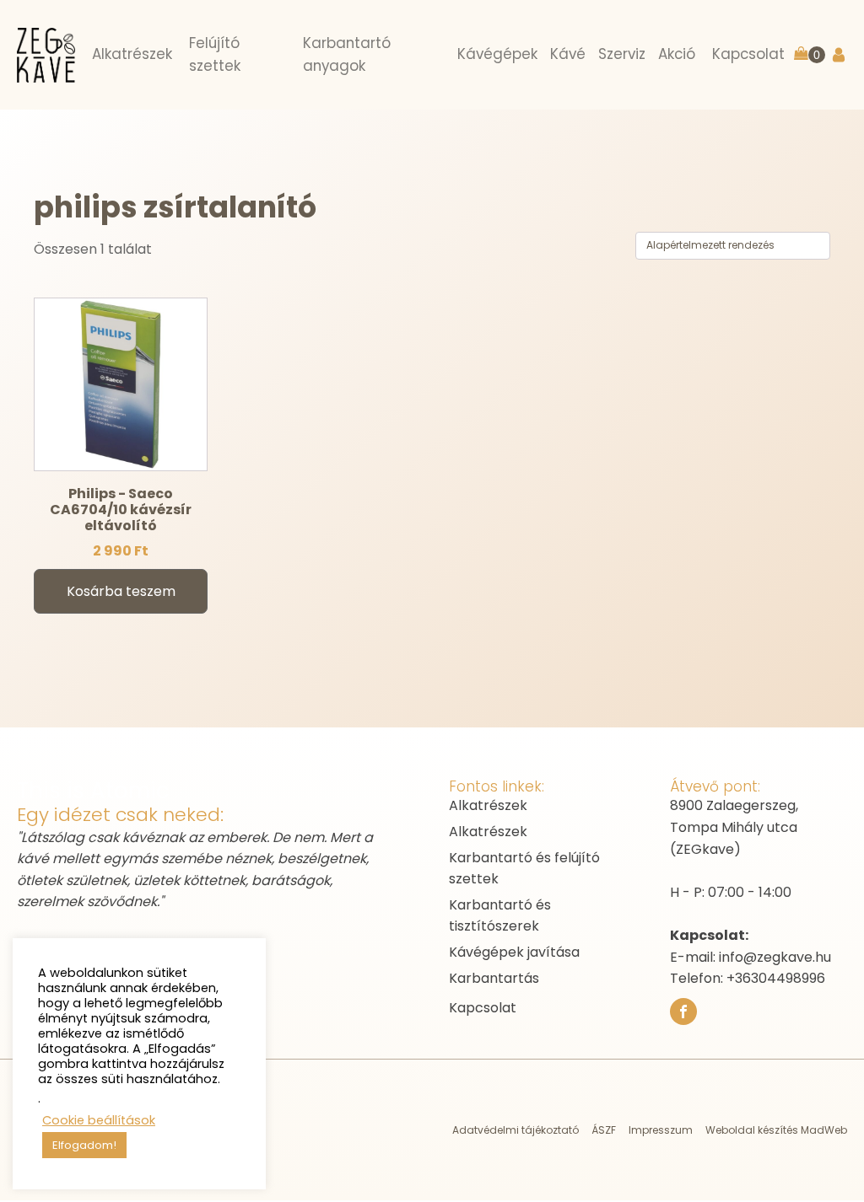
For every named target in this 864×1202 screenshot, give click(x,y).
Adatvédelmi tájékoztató (515, 1130)
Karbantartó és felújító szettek (524, 868)
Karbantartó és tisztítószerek (500, 915)
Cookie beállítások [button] (98, 1120)
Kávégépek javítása (514, 952)
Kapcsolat (482, 1007)
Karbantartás (494, 978)
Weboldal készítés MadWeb (776, 1130)
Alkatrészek (488, 805)
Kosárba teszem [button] (121, 591)
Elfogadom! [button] (84, 1145)
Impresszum (661, 1130)
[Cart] (809, 55)
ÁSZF (603, 1130)
